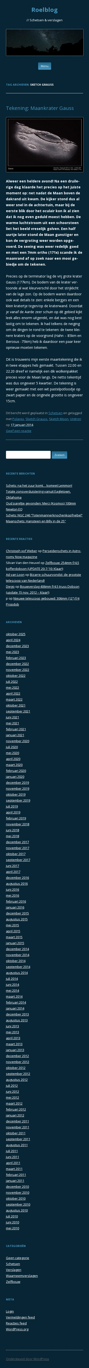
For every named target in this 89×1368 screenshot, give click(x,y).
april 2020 (13, 759)
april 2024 (13, 640)
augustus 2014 (17, 972)
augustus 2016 (17, 883)
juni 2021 (12, 717)
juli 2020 (12, 747)
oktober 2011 (15, 1133)
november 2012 (17, 1062)
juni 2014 (12, 984)
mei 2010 (12, 1228)
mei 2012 (12, 1097)
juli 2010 (12, 1216)
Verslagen (13, 1269)
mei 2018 (12, 836)
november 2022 (17, 669)
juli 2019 (12, 806)
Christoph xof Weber (21, 551)
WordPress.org (17, 1329)
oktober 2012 (15, 1067)
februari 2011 (16, 1174)
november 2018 (17, 824)
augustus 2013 (17, 1020)
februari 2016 (16, 901)
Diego (10, 586)
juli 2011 (12, 1151)
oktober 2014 (15, 961)
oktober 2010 (15, 1198)
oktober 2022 (15, 675)
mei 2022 (12, 687)
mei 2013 (12, 1032)
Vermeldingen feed (20, 1317)
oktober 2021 (15, 705)
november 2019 (17, 788)
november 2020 (17, 741)
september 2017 (18, 860)
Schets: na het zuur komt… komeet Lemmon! (39, 485)
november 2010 (17, 1192)
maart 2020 (14, 764)
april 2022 (13, 693)
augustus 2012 (17, 1079)
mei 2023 (12, 652)
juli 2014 (12, 978)
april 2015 (13, 931)
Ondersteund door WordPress (27, 1359)
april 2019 (13, 812)
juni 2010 (12, 1222)
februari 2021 (16, 729)
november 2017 (17, 848)
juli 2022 (12, 681)
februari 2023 (16, 658)
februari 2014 (16, 1002)
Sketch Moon (58, 419)
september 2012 (18, 1073)
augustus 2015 (17, 919)
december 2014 (17, 949)
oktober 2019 (15, 794)
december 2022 (17, 663)
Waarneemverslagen (22, 1275)
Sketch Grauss (36, 419)
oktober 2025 (15, 634)
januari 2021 (15, 735)
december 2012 (17, 1056)
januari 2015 (15, 943)
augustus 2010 (17, 1210)
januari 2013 (15, 1050)
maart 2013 (14, 1044)
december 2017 (17, 842)
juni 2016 (12, 889)
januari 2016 (15, 907)
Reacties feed (16, 1323)
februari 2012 (16, 1109)
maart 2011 (14, 1168)
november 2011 (17, 1127)
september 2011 (18, 1139)
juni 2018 (12, 830)
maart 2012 (14, 1103)
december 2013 (17, 1014)
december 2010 (17, 1186)
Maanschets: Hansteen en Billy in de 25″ (36, 521)
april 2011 (13, 1163)
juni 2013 (12, 1026)
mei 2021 (12, 723)
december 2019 (17, 782)
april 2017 (13, 871)
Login (10, 1311)
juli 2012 (12, 1085)
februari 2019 (16, 818)
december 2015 (17, 913)
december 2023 (17, 646)
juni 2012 (12, 1091)
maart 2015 (14, 937)
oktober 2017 (15, 854)
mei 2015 (12, 925)
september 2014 (18, 966)
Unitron (75, 419)
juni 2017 (12, 865)
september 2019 (18, 800)
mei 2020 (12, 753)
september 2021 (18, 711)
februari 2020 (16, 770)
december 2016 (17, 877)
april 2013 (13, 1038)
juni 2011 (12, 1157)
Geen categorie (17, 1258)
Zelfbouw (13, 1281)
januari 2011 (15, 1180)
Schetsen (55, 413)
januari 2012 (15, 1115)
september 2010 (18, 1204)
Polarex (18, 419)
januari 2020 (15, 776)
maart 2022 (14, 699)
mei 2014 (12, 990)
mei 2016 (12, 895)
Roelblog (44, 10)
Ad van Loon (15, 574)
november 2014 (17, 955)
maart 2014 (14, 996)
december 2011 (17, 1121)
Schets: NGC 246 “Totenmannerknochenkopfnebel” (44, 515)
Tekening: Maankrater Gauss (40, 108)
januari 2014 (15, 1008)
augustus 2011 (17, 1145)
